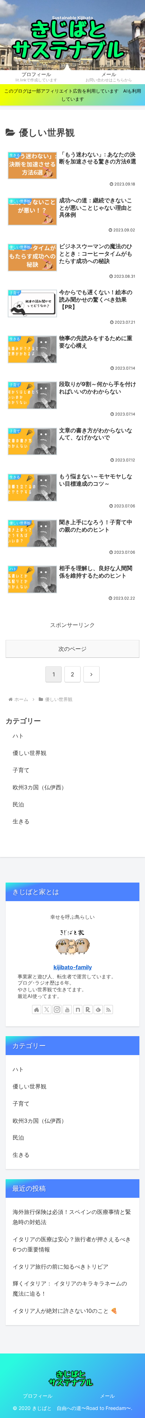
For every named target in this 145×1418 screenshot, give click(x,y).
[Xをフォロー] (46, 1009)
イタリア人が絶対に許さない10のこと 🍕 (65, 1310)
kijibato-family (72, 967)
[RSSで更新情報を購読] (108, 1009)
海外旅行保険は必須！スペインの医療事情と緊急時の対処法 (72, 1216)
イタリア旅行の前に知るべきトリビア (60, 1266)
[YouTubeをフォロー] (67, 1009)
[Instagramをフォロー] (57, 1009)
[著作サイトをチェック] (36, 1009)
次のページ (72, 648)
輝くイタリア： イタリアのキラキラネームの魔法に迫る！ (70, 1288)
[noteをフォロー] (77, 1009)
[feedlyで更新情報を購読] (98, 1009)
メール (107, 1396)
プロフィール (37, 1396)
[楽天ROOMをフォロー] (88, 1009)
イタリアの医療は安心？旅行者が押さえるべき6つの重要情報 (72, 1244)
